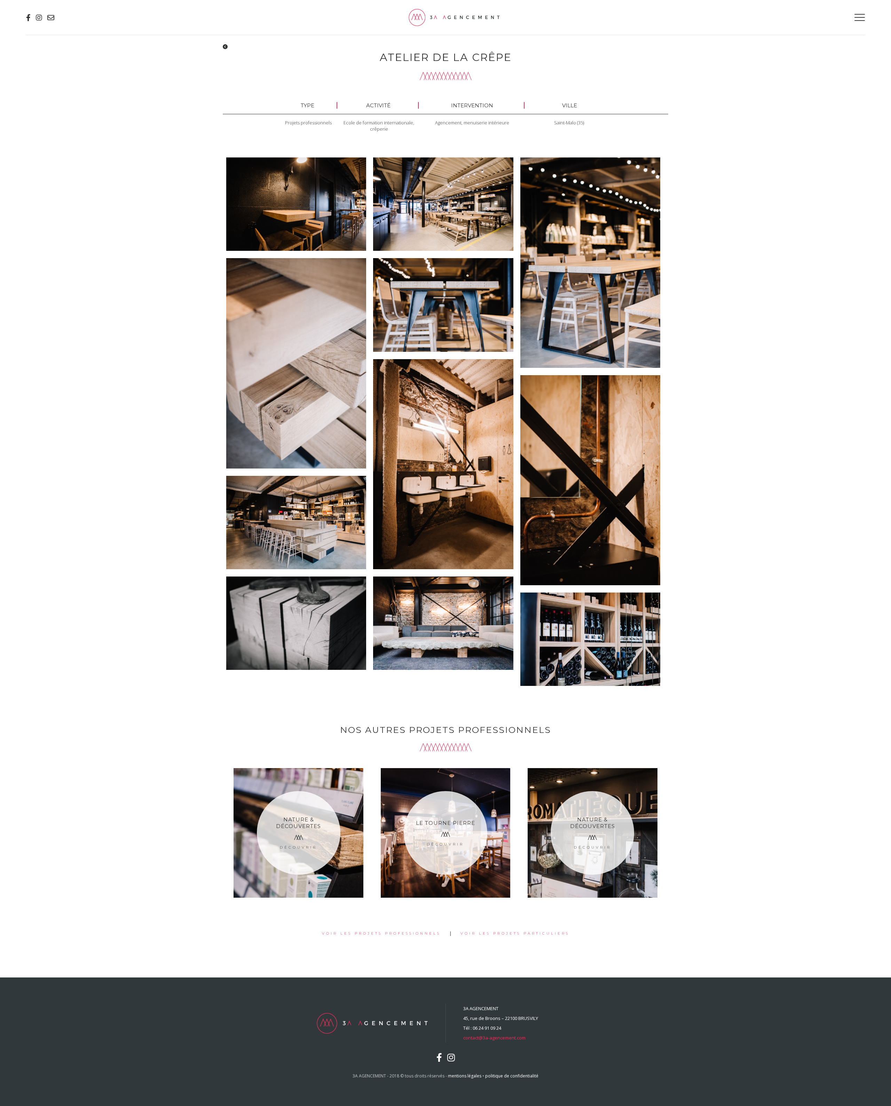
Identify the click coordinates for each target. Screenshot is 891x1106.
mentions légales (464, 1076)
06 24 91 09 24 (487, 1028)
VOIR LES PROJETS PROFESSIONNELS (381, 933)
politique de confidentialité (511, 1076)
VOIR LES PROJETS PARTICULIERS (514, 933)
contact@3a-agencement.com (494, 1038)
